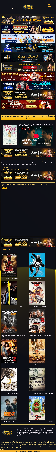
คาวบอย (2, 442)
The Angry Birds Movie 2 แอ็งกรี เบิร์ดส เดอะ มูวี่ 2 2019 (41, 422)
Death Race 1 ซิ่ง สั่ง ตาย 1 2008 (36, 365)
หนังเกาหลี (30, 446)
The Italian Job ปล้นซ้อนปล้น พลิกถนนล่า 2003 (11, 306)
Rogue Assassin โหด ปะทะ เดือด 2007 (9, 278)
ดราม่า (12, 169)
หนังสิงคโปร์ (8, 446)
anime (9, 441)
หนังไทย (43, 446)
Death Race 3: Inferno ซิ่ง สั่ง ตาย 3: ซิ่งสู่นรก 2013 (40, 335)
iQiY (25, 441)
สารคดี (31, 444)
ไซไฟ (22, 447)
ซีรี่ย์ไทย (26, 442)
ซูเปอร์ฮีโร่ (33, 442)
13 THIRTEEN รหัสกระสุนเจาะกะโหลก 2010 (10, 393)
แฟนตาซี (9, 447)
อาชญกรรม (3, 447)
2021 (7, 167)
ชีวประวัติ (7, 442)
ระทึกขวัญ (11, 444)
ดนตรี (38, 442)
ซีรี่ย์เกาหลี (21, 442)
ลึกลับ (15, 444)
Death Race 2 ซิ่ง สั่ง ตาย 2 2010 (8, 365)
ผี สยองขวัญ (5, 444)
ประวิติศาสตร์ (50, 442)
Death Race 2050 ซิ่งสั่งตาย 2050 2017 (37, 306)
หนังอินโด (19, 446)
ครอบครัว (51, 441)
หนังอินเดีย (14, 446)
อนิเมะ (51, 446)
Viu (41, 441)
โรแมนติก (25, 169)
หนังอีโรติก (24, 446)
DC (12, 441)
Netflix (8, 169)
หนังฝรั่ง (20, 169)
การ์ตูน (43, 441)
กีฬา (47, 441)
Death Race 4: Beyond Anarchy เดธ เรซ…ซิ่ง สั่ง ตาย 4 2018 (13, 335)
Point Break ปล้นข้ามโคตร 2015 (8, 422)
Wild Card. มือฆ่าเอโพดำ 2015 (35, 278)
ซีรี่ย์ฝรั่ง (16, 442)
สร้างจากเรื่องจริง (26, 444)
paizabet (2, 449)
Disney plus (16, 441)
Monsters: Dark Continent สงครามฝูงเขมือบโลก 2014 (41, 393)
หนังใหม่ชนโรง (36, 446)
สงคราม (19, 444)
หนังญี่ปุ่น (40, 444)
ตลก (16, 169)
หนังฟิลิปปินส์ (50, 444)
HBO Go (21, 441)
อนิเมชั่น (47, 446)
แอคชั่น (13, 447)
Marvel (28, 441)
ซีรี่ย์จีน (11, 442)
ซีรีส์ (29, 442)
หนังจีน (35, 444)
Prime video (36, 441)
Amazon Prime (4, 441)
